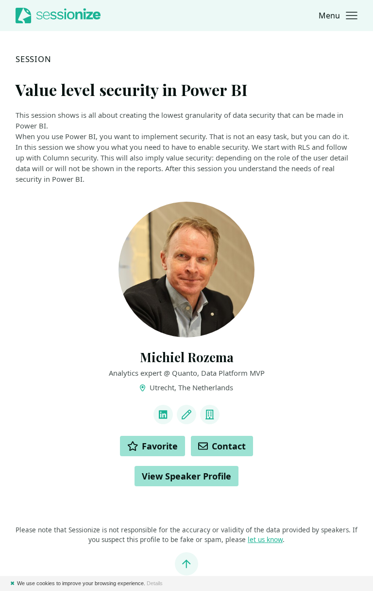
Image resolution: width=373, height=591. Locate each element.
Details (155, 583)
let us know (265, 539)
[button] (338, 15)
